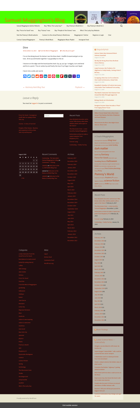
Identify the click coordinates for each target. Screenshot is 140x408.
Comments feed (49, 260)
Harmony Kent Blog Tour (34, 87)
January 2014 (99, 314)
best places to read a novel (27, 259)
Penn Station (109, 168)
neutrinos (22, 326)
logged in (35, 103)
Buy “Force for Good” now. (25, 30)
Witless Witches (98, 186)
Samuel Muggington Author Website (28, 26)
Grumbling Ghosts (100, 161)
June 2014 (98, 298)
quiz (20, 348)
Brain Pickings (102, 329)
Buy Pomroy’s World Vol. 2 (75, 26)
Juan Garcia (22, 300)
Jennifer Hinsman (115, 164)
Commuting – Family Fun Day (103, 222)
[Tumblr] (70, 76)
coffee (21, 265)
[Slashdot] (66, 76)
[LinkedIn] (45, 76)
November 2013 (99, 320)
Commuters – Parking (48, 162)
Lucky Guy (22, 307)
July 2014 (97, 295)
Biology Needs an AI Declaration (104, 100)
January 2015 (99, 276)
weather (21, 383)
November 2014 (99, 282)
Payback (80, 87)
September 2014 (100, 288)
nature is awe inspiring (25, 319)
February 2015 (99, 272)
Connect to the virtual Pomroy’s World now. (56, 35)
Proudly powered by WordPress (26, 398)
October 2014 (99, 285)
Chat (109, 35)
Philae (96, 171)
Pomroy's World (104, 174)
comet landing (113, 145)
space (96, 184)
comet (106, 145)
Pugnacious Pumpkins (100, 177)
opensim (21, 335)
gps (116, 158)
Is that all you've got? (68, 51)
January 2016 (99, 247)
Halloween (111, 161)
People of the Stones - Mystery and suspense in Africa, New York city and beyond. (28, 130)
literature (21, 303)
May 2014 (97, 301)
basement (105, 140)
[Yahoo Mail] (74, 76)
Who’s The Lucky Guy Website (89, 30)
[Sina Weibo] (41, 76)
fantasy (105, 154)
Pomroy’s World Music (46, 40)
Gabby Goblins (111, 158)
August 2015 (98, 260)
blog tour (112, 140)
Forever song (99, 219)
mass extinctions (103, 166)
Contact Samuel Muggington (26, 40)
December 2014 (99, 279)
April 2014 (98, 304)
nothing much (98, 168)
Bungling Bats (98, 145)
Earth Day (98, 155)
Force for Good (101, 157)
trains (113, 183)
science (21, 357)
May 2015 (97, 263)
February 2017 (99, 237)
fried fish (21, 281)
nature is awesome (24, 322)
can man (103, 145)
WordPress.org (48, 263)
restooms (116, 177)
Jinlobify (44, 165)
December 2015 (99, 250)
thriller (107, 184)
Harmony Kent (98, 164)
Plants (21, 342)
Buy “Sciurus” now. (44, 30)
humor (21, 297)
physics (21, 338)
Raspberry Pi (109, 177)
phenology (117, 168)
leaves (97, 166)
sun (104, 183)
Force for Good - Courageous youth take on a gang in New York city (28, 117)
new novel (22, 329)
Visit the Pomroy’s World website (27, 35)
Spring (21, 364)
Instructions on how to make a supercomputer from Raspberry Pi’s (79, 136)
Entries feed (48, 257)
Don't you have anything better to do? (103, 151)
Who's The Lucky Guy (25, 386)
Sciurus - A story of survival (27, 124)
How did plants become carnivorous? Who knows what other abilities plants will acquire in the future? (107, 201)
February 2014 (99, 310)
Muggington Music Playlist (66, 40)
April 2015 (98, 266)
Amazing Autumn (99, 140)
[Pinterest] (54, 76)
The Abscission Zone (25, 370)
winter (116, 183)
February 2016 (99, 244)
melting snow (110, 166)
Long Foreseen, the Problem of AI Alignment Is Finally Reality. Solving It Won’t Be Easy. (108, 70)
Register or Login (98, 35)
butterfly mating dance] (26, 262)
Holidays (21, 294)
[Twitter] (29, 76)
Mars (20, 313)
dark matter (101, 148)
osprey (102, 168)
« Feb (22, 178)
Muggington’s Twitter (81, 35)
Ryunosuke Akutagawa (26, 354)
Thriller (21, 373)
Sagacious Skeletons (99, 181)
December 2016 (99, 241)
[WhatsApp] (58, 76)
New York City (23, 332)
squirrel (100, 183)
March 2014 (98, 307)
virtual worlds (23, 380)
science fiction (111, 180)
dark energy (22, 269)
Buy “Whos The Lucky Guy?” (53, 26)
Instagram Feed (84, 40)
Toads (110, 183)
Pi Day (100, 171)
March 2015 (98, 269)
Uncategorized (23, 376)
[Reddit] (37, 76)
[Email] (33, 76)
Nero (115, 166)
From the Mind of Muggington (49, 51)
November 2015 (99, 253)
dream (113, 151)
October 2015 (99, 257)
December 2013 (99, 317)
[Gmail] (49, 76)
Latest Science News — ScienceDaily (105, 340)
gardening (22, 288)
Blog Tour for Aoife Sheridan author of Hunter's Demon (107, 143)
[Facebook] (25, 76)
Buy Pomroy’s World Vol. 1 (95, 26)
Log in (46, 254)
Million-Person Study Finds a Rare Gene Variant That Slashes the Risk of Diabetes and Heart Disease (107, 115)
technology (22, 367)
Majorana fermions (24, 310)
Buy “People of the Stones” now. (65, 30)
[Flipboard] (62, 76)
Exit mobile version (70, 405)
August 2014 (98, 291)
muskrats (21, 316)
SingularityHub (102, 49)
